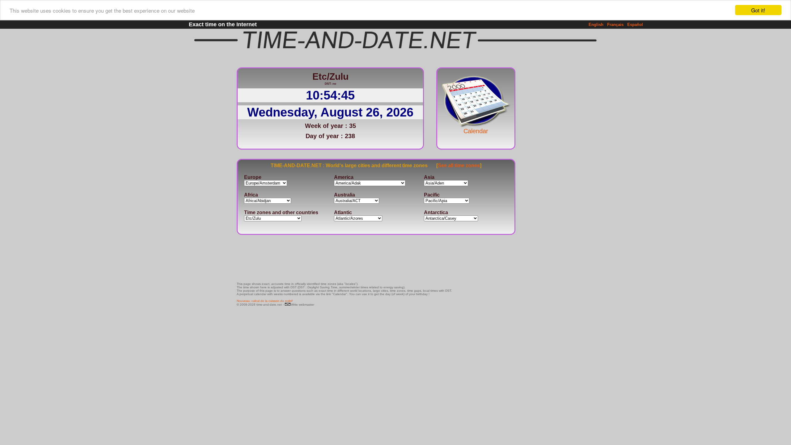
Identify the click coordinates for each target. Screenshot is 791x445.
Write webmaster (302, 304)
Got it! (758, 10)
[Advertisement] (535, 156)
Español (635, 24)
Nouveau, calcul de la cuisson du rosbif (265, 301)
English (596, 24)
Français (615, 24)
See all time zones (459, 165)
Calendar (475, 131)
